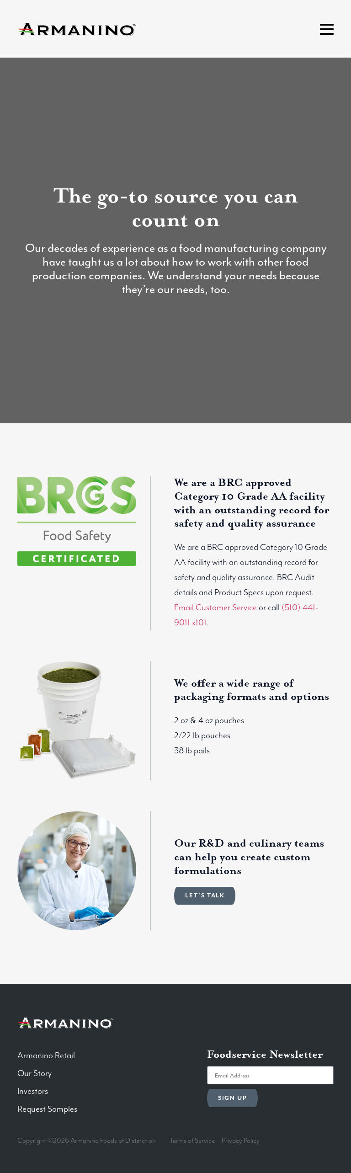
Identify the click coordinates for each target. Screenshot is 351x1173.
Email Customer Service (215, 607)
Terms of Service (192, 1141)
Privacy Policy (241, 1141)
